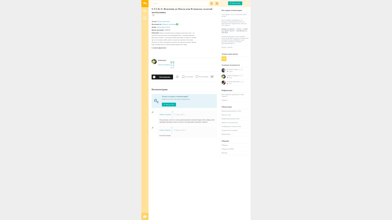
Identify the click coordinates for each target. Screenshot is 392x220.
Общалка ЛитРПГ (228, 149)
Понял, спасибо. (227, 47)
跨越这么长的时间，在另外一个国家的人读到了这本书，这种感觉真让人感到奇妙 (235, 30)
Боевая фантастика (163, 27)
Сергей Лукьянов (164, 65)
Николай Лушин (233, 69)
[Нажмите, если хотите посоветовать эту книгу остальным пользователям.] (178, 77)
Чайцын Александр (170, 24)
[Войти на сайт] (145, 10)
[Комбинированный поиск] (217, 3)
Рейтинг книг (226, 115)
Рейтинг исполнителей (230, 122)
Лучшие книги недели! (230, 130)
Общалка (225, 145)
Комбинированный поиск (231, 119)
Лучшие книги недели (230, 54)
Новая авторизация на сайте (231, 111)
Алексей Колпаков (233, 81)
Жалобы (224, 153)
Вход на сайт (170, 104)
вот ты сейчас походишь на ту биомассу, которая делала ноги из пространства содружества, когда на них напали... (234, 22)
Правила (225, 100)
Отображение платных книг (231, 126)
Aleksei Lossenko (165, 114)
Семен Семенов (165, 130)
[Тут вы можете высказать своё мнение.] (145, 216)
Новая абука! (226, 134)
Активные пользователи (231, 65)
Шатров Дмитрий (163, 21)
